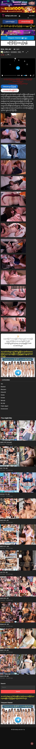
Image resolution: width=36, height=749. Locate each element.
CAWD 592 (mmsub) (6, 442)
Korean (3, 397)
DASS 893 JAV (4, 520)
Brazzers (3, 389)
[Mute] (21, 75)
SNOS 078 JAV (4, 676)
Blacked (3, 386)
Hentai (3, 395)
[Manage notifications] (32, 743)
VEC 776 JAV (4, 468)
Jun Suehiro (14, 52)
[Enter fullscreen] (33, 75)
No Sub (2, 54)
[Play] (2, 75)
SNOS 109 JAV (4, 650)
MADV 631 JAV (4, 546)
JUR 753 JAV (4, 572)
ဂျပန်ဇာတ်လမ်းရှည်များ (10, 21)
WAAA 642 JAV (4, 624)
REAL (19, 52)
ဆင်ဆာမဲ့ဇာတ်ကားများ (25, 21)
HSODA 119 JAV (5, 494)
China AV (3, 392)
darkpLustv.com (11, 16)
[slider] (10, 75)
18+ (2, 384)
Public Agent (4, 406)
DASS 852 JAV (4, 598)
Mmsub (3, 400)
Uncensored (4, 409)
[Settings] (30, 75)
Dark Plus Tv (6, 52)
